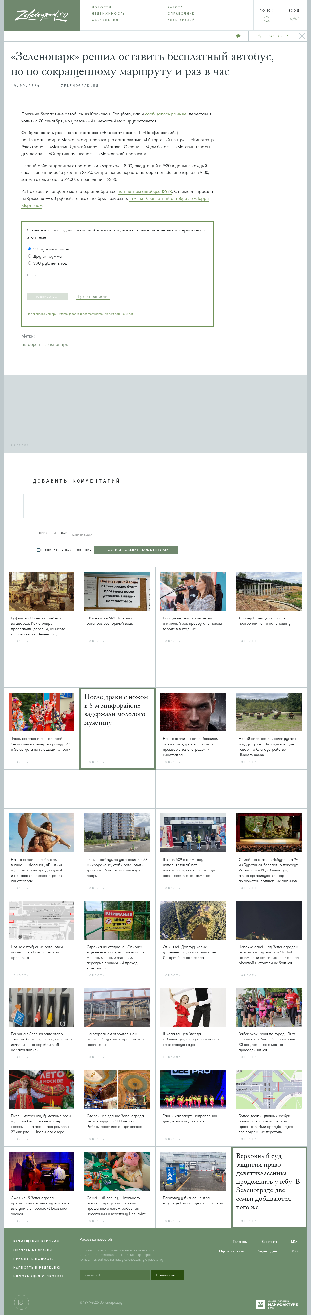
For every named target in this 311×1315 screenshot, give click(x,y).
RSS (295, 1251)
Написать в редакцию (37, 1268)
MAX (294, 1241)
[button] (47, 296)
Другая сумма (47, 256)
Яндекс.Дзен (268, 1251)
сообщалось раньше (165, 114)
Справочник (181, 14)
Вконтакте (269, 1241)
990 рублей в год (50, 263)
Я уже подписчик (93, 296)
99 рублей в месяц (51, 249)
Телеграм (240, 1241)
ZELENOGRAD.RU (80, 86)
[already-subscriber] (93, 296)
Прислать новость (33, 1259)
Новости (102, 7)
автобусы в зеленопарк (44, 344)
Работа (175, 7)
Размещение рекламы (36, 1241)
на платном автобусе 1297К (145, 191)
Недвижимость (108, 14)
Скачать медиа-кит (33, 1250)
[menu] (156, 13)
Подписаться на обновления (66, 550)
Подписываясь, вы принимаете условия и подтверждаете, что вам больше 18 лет (80, 314)
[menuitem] (118, 7)
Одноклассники (231, 1251)
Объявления (105, 20)
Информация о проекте (38, 1276)
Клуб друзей (181, 20)
